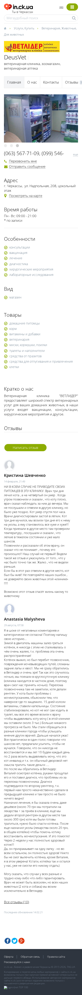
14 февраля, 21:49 (14, 481)
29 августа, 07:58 (13, 625)
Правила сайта (56, 956)
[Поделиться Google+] (21, 941)
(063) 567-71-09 (21, 153)
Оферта (8, 956)
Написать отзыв (25, 447)
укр (61, 7)
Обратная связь (30, 956)
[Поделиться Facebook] (8, 941)
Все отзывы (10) (16, 902)
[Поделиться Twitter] (15, 941)
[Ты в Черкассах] (18, 6)
